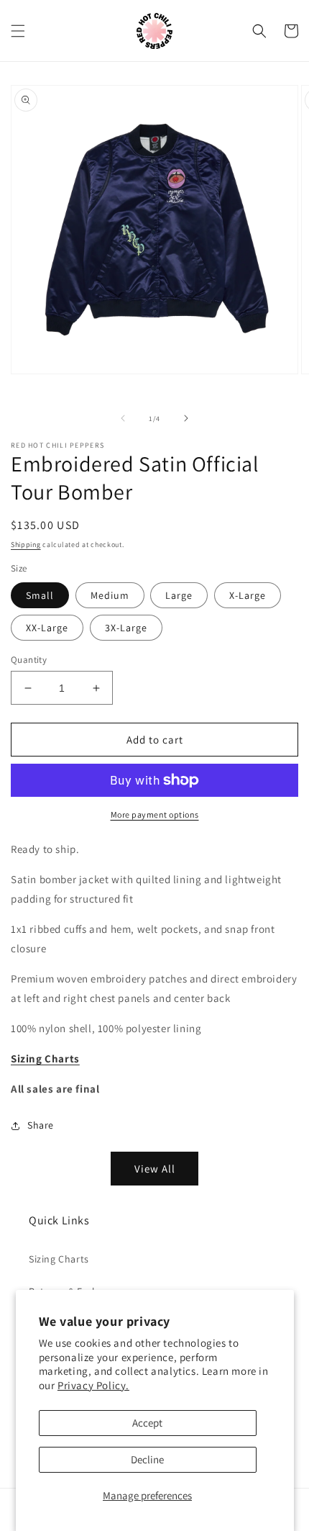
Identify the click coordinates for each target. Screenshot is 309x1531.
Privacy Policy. (93, 1385)
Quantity (29, 660)
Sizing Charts (59, 1258)
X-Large (247, 595)
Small (40, 595)
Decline (147, 1459)
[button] (18, 31)
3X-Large (126, 627)
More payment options (155, 814)
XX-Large (47, 627)
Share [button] (40, 1125)
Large (179, 595)
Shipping (26, 544)
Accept (147, 1423)
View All (154, 1168)
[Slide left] (123, 418)
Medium (110, 595)
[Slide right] (186, 418)
